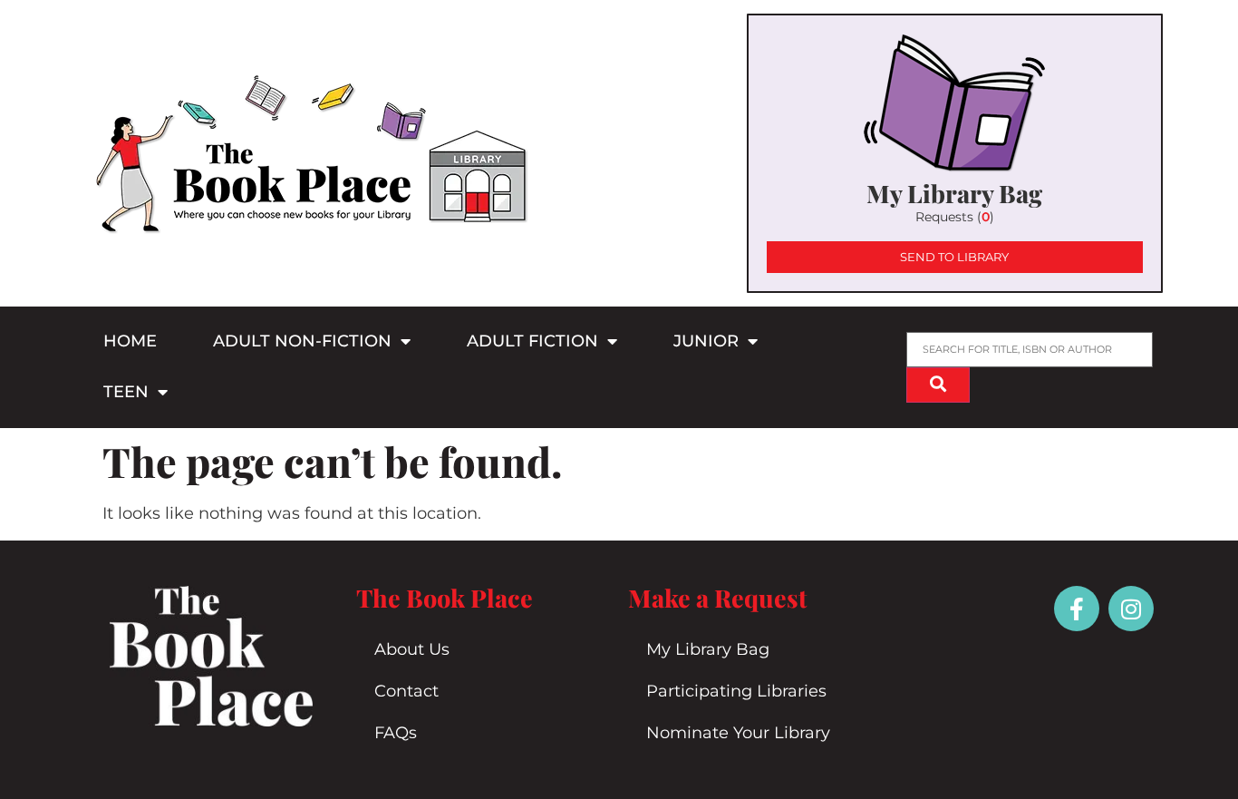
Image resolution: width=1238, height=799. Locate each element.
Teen (126, 392)
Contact (406, 691)
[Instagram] (1131, 608)
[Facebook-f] (1076, 608)
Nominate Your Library (738, 733)
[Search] (938, 385)
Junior (706, 341)
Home (130, 341)
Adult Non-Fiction (302, 341)
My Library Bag (707, 649)
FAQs (395, 733)
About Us (412, 649)
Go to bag (955, 153)
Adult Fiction (532, 341)
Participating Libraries (736, 691)
